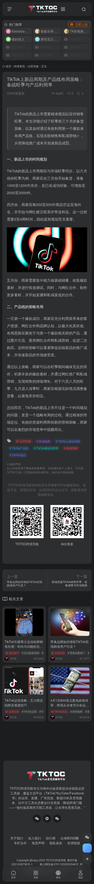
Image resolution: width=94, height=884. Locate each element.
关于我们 (16, 838)
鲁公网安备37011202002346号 (59, 864)
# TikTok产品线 (19, 448)
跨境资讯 (19, 66)
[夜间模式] (87, 859)
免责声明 (38, 843)
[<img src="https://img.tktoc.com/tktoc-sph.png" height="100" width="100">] (47, 818)
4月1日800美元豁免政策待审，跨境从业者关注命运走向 (69, 705)
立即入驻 (81, 24)
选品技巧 (14, 653)
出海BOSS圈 (69, 838)
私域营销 (69, 135)
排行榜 (50, 838)
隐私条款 (56, 843)
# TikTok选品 (18, 455)
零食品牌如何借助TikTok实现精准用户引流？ (69, 644)
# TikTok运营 (29, 711)
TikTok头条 (61, 711)
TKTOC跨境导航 (56, 860)
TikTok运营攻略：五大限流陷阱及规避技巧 (24, 702)
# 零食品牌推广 (76, 653)
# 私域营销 (70, 448)
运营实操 (33, 66)
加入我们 (34, 838)
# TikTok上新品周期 (68, 441)
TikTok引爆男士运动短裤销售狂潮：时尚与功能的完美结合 (24, 646)
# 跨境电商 (43, 441)
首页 (8, 66)
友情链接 (73, 843)
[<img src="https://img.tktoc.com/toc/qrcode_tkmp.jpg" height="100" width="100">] (57, 818)
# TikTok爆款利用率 (46, 448)
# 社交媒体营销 (30, 653)
